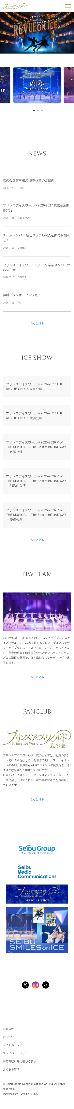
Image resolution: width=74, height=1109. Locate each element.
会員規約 (8, 1028)
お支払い (8, 1037)
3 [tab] (41, 110)
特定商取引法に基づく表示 (19, 1061)
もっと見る (37, 323)
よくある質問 (11, 1069)
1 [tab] (33, 110)
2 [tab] (37, 110)
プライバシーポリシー (17, 1053)
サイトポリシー (12, 1045)
